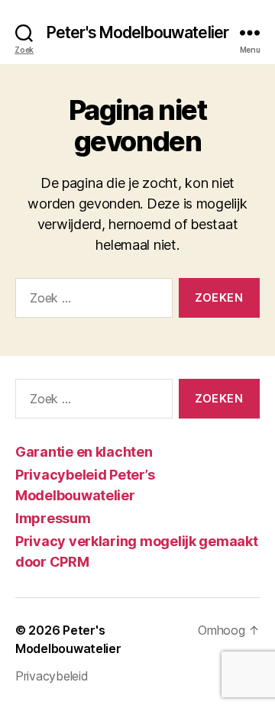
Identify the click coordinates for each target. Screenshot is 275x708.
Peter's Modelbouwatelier (137, 32)
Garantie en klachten (84, 452)
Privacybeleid (52, 676)
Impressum (53, 518)
